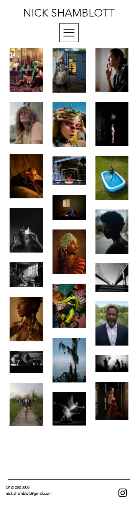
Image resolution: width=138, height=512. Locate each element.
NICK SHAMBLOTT (69, 13)
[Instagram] (122, 493)
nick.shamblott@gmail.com (29, 493)
